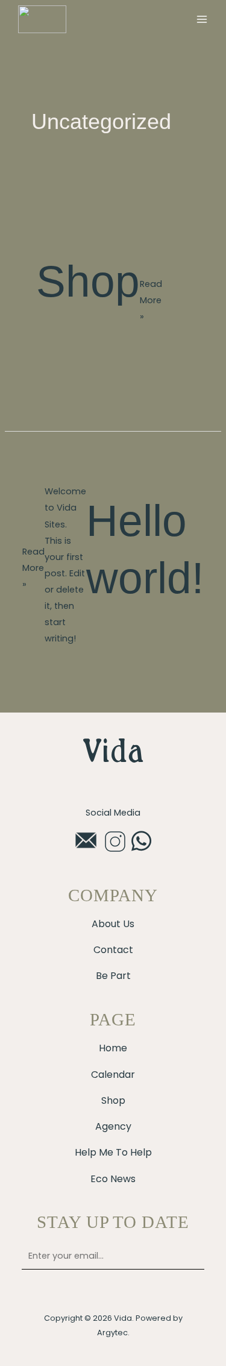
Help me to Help (113, 1152)
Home (113, 1048)
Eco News (113, 1179)
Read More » (151, 300)
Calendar (113, 1074)
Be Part (113, 976)
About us (113, 924)
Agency (113, 1126)
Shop (88, 281)
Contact (113, 950)
